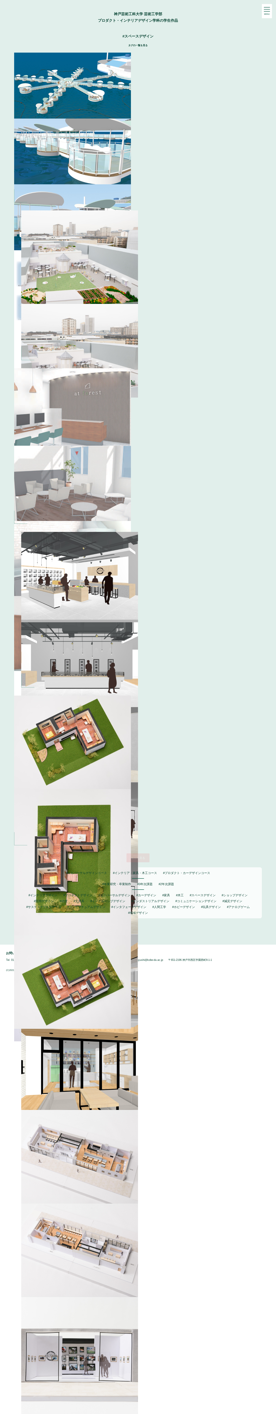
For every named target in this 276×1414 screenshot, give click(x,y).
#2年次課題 (166, 884)
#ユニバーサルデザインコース (86, 873)
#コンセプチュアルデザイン (86, 907)
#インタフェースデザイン (128, 907)
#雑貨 (63, 901)
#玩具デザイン (211, 907)
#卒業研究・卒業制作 (116, 884)
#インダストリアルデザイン (150, 901)
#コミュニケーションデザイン (195, 901)
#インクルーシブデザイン (107, 901)
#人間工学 (159, 907)
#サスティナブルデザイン (43, 907)
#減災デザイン (232, 901)
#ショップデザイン (235, 895)
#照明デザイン (44, 901)
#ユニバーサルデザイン (114, 895)
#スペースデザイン (203, 895)
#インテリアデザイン (42, 895)
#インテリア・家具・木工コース (135, 873)
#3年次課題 (145, 884)
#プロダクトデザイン (77, 895)
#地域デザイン (138, 912)
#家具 (166, 895)
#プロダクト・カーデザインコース (186, 873)
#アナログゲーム (238, 907)
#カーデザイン (146, 895)
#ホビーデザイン (183, 907)
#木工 (180, 895)
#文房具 (79, 901)
